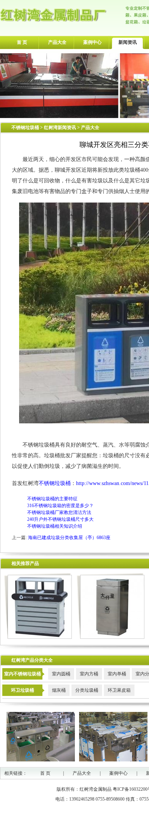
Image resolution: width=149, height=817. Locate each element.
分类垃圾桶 (86, 690)
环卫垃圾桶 (22, 690)
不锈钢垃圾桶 (25, 127)
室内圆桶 (61, 674)
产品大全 (57, 42)
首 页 (22, 42)
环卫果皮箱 (119, 690)
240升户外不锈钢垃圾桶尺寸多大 (60, 519)
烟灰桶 (59, 690)
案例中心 (92, 42)
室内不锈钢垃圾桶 (22, 674)
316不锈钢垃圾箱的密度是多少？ (60, 505)
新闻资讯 (127, 42)
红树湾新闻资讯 (60, 127)
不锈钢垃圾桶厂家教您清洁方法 (59, 512)
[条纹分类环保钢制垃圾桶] (38, 637)
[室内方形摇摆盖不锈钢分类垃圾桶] (110, 637)
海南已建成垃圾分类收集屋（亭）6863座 (69, 537)
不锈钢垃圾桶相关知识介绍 (54, 526)
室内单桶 (117, 674)
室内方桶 (89, 674)
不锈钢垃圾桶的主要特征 (52, 498)
